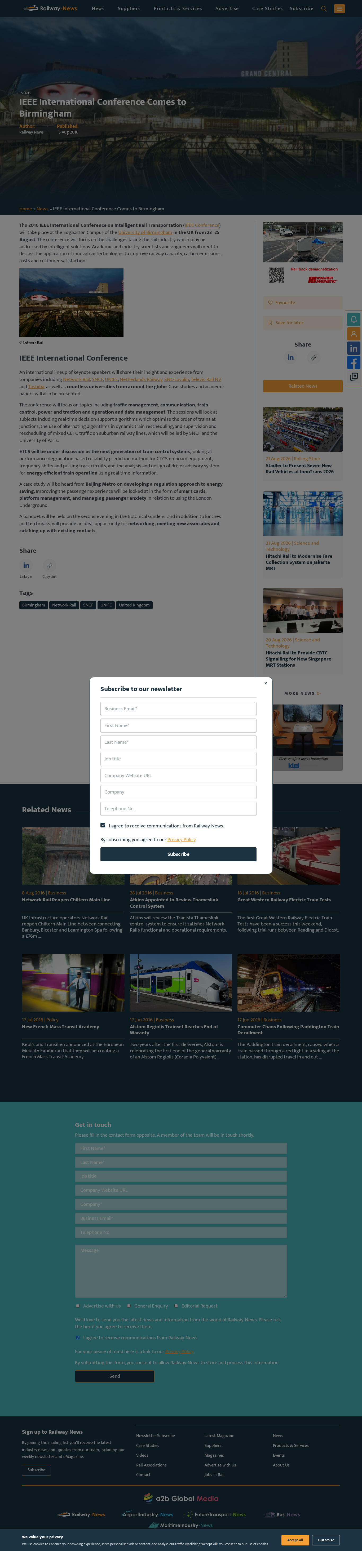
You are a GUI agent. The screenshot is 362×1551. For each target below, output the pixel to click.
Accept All (295, 1540)
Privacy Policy (181, 839)
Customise (326, 1540)
